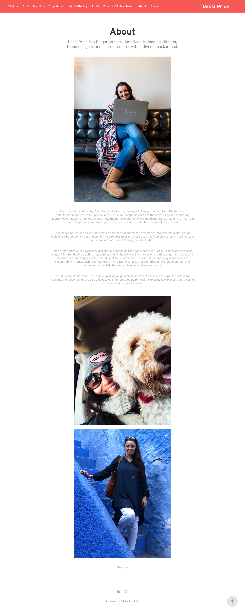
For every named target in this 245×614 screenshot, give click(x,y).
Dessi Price (215, 6)
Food (25, 6)
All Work (12, 6)
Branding (39, 6)
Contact (156, 6)
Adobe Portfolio (130, 601)
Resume (122, 567)
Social (95, 6)
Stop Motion (57, 6)
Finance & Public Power (118, 6)
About (142, 6)
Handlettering (78, 6)
